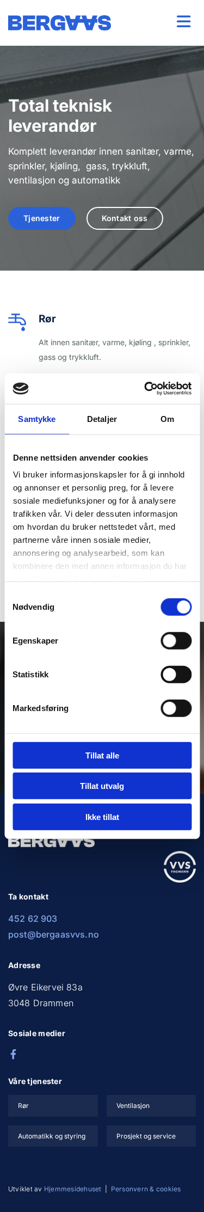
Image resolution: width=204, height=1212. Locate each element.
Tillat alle (102, 755)
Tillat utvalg (102, 786)
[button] (161, 21)
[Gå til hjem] (59, 22)
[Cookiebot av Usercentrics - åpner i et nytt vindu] (145, 389)
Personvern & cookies (146, 1189)
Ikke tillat (102, 816)
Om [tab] (167, 418)
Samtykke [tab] (36, 418)
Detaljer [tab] (102, 418)
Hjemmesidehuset (73, 1189)
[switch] (175, 640)
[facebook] (13, 1054)
